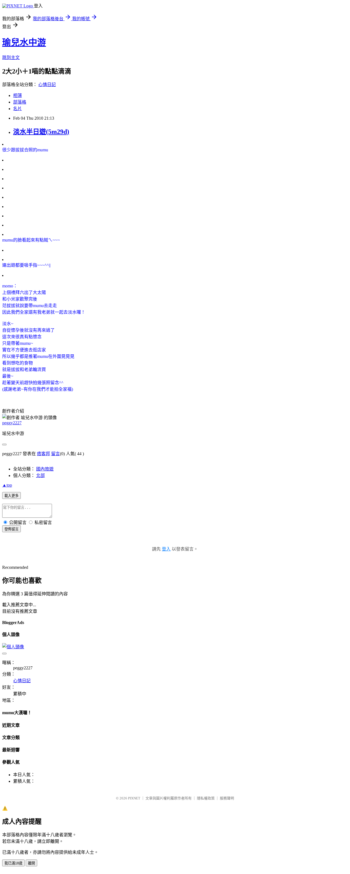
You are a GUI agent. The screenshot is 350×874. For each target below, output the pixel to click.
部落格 (19, 102)
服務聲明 (227, 798)
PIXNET (134, 798)
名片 (17, 108)
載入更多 (11, 496)
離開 (31, 863)
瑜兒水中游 (24, 42)
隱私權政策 (206, 798)
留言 (55, 453)
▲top (7, 485)
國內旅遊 (45, 469)
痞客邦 (43, 453)
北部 (40, 475)
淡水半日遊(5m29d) (41, 131)
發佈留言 (11, 529)
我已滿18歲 (13, 863)
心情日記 (47, 84)
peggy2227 (12, 422)
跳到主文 (11, 57)
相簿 (17, 95)
